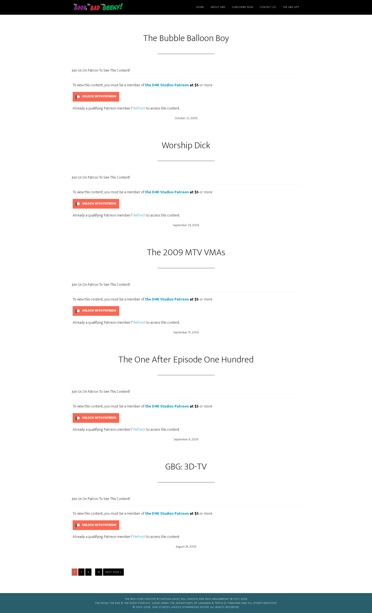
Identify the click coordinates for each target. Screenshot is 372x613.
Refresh (139, 108)
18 (99, 572)
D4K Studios (161, 607)
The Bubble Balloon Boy (186, 38)
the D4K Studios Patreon (167, 85)
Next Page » (113, 573)
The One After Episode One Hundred (186, 359)
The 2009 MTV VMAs (186, 252)
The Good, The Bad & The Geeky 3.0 (105, 7)
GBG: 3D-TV (186, 466)
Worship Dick (186, 145)
